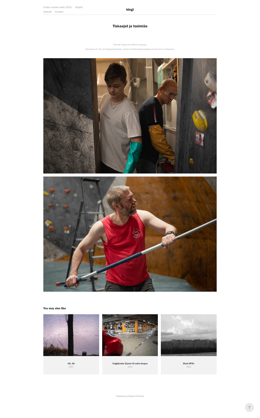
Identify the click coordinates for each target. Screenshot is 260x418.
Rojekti (79, 7)
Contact (59, 11)
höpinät (47, 11)
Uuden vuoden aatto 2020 (57, 7)
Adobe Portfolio (136, 396)
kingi (130, 9)
